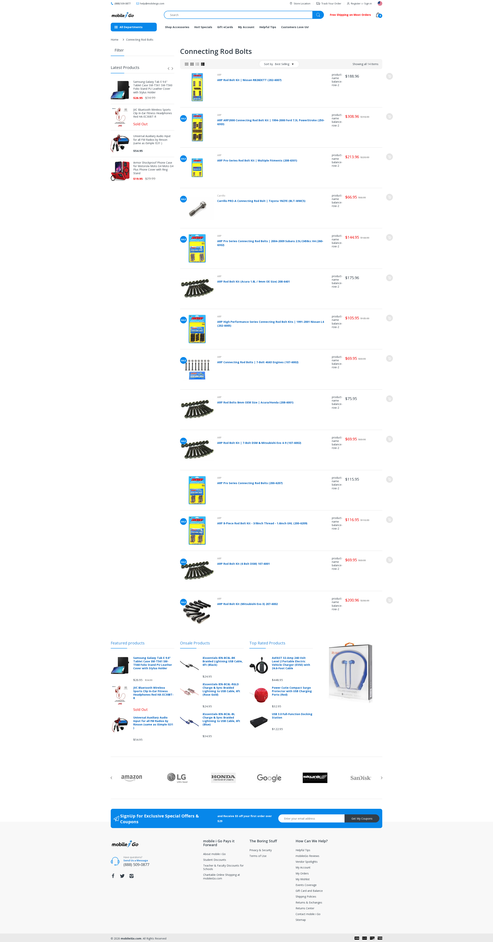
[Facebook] (113, 877)
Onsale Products (195, 643)
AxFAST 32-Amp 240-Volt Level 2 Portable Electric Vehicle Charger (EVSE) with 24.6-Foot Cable (291, 663)
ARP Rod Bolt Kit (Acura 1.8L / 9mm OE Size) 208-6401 (253, 281)
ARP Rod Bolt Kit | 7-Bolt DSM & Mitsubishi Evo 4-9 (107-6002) (259, 443)
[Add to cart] (389, 76)
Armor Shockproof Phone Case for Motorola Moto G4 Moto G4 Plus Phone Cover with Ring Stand (153, 168)
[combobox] (243, 14)
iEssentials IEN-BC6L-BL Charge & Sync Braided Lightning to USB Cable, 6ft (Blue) (221, 719)
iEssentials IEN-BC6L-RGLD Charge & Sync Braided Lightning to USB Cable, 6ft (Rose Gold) (221, 690)
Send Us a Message (135, 860)
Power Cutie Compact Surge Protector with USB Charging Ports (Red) (292, 691)
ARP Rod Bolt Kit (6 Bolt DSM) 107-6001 (243, 564)
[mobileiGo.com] (123, 14)
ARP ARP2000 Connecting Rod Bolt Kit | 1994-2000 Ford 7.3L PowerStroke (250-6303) (270, 122)
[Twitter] (122, 877)
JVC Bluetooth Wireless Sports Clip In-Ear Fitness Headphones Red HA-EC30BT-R (152, 113)
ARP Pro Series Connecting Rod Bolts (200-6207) (250, 483)
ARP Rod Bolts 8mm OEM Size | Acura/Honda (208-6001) (255, 402)
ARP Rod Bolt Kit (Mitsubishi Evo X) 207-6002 (247, 604)
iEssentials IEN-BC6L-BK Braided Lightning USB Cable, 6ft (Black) (223, 661)
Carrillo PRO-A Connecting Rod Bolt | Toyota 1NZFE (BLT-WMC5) (261, 201)
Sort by (268, 64)
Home (114, 39)
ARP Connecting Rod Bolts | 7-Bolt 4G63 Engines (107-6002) (257, 362)
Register (356, 3)
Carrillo (221, 195)
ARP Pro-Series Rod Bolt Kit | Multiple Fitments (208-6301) (257, 160)
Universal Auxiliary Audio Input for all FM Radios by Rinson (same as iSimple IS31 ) (152, 139)
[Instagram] (131, 877)
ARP (219, 74)
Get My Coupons (361, 818)
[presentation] (168, 68)
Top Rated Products (267, 643)
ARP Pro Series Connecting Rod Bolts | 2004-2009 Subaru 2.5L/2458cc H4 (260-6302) (270, 243)
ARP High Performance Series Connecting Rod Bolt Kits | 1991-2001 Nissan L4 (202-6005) (270, 323)
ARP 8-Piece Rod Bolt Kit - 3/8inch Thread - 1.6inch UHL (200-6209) (262, 523)
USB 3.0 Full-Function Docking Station (292, 715)
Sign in (368, 3)
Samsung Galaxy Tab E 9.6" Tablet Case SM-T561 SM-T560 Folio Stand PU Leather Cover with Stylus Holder (152, 87)
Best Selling (282, 64)
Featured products (128, 643)
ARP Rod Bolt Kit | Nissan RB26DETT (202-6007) (249, 80)
